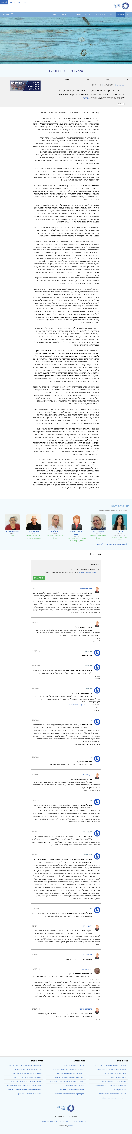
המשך (86, 98)
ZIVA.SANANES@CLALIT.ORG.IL (81, 704)
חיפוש (3, 2)
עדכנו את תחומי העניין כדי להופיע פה (111, 544)
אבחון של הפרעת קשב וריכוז (118, 1077)
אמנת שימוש (66, 1121)
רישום (19, 2)
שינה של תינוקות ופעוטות (119, 1090)
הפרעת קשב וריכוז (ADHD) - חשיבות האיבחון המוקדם (111, 1069)
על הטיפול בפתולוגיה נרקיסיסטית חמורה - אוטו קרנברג (26, 1082)
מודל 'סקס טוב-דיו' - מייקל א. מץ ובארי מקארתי (28, 1069)
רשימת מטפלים (101, 14)
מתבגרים (121, 104)
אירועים (55, 14)
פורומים (78, 14)
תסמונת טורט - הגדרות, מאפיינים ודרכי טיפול (113, 1082)
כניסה (25, 2)
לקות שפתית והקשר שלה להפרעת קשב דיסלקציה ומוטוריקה (109, 1086)
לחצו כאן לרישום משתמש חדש (88, 572)
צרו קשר (12, 2)
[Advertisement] (68, 1039)
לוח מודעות (88, 14)
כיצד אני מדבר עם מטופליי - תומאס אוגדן (29, 1094)
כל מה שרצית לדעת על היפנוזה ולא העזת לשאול (70, 1073)
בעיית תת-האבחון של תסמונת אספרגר (115, 1073)
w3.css (70, 1126)
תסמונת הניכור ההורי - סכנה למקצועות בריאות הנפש (69, 1077)
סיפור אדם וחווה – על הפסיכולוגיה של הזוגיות (114, 1098)
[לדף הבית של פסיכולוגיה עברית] (120, 6)
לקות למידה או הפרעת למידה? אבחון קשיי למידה (112, 1094)
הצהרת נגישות (78, 1121)
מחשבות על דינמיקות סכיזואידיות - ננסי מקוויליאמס (27, 1073)
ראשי (128, 14)
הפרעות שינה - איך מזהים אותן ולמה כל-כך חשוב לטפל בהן (110, 1065)
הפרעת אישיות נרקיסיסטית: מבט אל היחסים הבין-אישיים (68, 1069)
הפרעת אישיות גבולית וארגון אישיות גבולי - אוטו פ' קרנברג (25, 1065)
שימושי (64, 14)
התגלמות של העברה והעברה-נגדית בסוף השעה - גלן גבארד (24, 1090)
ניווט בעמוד (6, 14)
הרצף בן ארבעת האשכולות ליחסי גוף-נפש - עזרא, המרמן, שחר (24, 1086)
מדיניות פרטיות (55, 1121)
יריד (71, 14)
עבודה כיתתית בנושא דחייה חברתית (74, 1065)
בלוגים (112, 14)
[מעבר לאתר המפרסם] (25, 85)
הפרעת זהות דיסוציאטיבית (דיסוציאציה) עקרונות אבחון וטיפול (67, 1082)
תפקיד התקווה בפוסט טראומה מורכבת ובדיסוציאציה (69, 1094)
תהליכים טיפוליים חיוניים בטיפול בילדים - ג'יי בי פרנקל (26, 1077)
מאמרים (120, 14)
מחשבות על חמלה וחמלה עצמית (75, 1086)
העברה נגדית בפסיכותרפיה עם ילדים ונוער (72, 1090)
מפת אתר (45, 1121)
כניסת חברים (38, 578)
